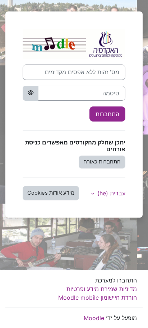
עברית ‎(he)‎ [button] (110, 193)
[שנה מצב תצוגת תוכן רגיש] (30, 93)
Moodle (94, 318)
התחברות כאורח (102, 161)
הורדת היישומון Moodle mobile (97, 297)
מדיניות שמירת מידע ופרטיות (101, 289)
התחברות (107, 114)
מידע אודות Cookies (50, 193)
